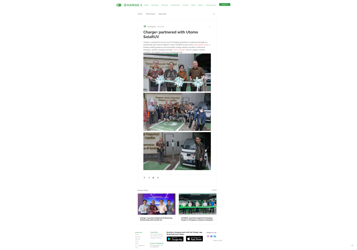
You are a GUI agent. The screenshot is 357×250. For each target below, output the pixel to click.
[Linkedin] (214, 236)
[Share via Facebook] (144, 177)
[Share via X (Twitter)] (149, 177)
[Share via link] (158, 177)
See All (214, 190)
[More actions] (210, 26)
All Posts (140, 14)
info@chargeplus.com (156, 245)
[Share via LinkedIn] (153, 177)
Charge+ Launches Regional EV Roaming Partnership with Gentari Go (156, 219)
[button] (214, 14)
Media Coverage (150, 14)
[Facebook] (211, 236)
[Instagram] (208, 236)
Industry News (162, 14)
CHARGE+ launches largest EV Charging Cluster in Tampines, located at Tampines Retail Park (197, 219)
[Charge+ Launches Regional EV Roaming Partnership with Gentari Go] (156, 204)
